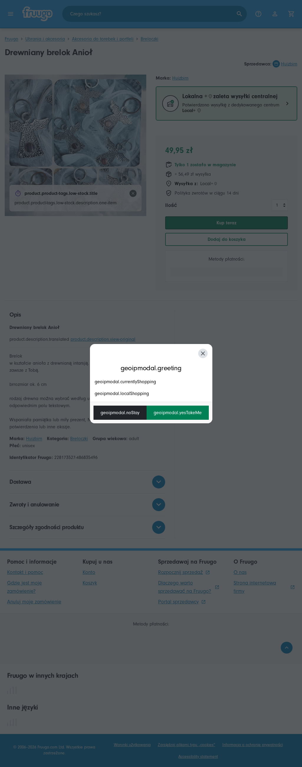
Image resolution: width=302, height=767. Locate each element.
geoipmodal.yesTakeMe (178, 412)
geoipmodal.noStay (120, 412)
